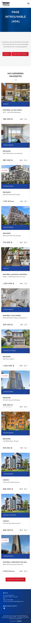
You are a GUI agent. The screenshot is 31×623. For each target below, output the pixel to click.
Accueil (7, 54)
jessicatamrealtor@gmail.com (16, 601)
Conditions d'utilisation (23, 617)
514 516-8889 (9, 599)
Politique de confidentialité (9, 617)
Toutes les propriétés (15, 579)
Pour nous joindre (20, 54)
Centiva (18, 621)
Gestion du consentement (15, 618)
